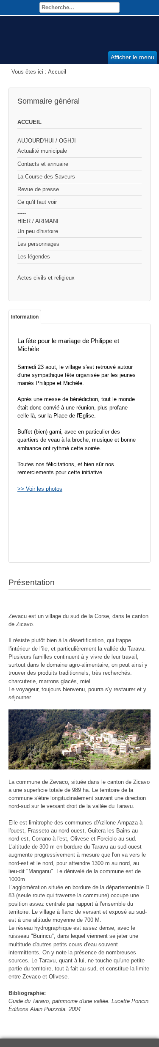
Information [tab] (25, 316)
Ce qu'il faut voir (37, 202)
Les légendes (33, 256)
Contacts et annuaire (42, 164)
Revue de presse (38, 189)
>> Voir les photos (39, 489)
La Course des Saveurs (46, 176)
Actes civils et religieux (46, 278)
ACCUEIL (29, 122)
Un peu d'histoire (37, 231)
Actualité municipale (42, 151)
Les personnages (38, 244)
